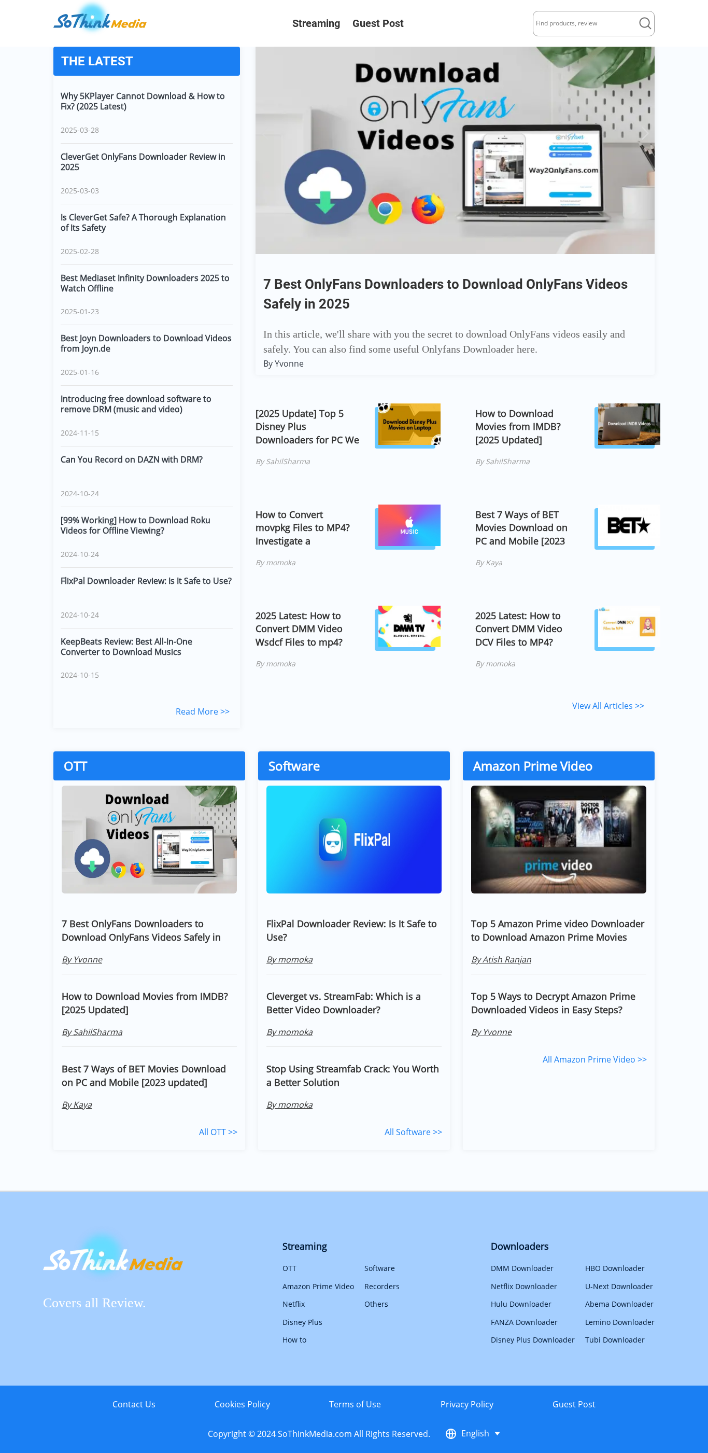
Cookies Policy (242, 1404)
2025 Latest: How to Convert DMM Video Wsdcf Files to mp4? (299, 628)
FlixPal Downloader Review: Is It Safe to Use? (146, 581)
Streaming (316, 23)
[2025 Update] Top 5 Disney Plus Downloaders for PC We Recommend (307, 426)
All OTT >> (218, 1132)
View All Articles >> (608, 705)
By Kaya (488, 562)
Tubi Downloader (615, 1340)
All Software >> (413, 1132)
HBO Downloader (615, 1268)
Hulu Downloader (521, 1304)
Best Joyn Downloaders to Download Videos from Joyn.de (146, 343)
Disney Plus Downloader (533, 1340)
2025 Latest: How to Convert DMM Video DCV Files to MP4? (518, 628)
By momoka (275, 562)
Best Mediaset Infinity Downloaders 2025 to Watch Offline (145, 283)
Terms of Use (355, 1404)
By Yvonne (283, 363)
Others (376, 1304)
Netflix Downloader (524, 1286)
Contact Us (133, 1404)
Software (379, 1268)
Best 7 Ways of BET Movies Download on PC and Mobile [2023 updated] (521, 527)
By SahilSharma (283, 461)
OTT (289, 1268)
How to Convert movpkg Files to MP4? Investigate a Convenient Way (303, 527)
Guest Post (378, 23)
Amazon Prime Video (318, 1286)
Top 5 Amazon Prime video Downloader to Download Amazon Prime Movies (557, 930)
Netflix (293, 1304)
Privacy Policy (467, 1404)
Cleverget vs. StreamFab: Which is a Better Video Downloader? (343, 1003)
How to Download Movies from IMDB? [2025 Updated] (518, 426)
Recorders (382, 1286)
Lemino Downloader (620, 1322)
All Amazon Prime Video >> (595, 1059)
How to (294, 1340)
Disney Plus (302, 1322)
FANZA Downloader (524, 1322)
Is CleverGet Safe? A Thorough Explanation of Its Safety (143, 222)
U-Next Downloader (619, 1286)
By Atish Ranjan (501, 959)
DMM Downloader (522, 1268)
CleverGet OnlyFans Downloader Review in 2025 (143, 161)
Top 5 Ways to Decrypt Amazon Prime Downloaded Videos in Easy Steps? (553, 1003)
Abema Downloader (619, 1304)
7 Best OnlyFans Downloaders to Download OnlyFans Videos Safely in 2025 (141, 930)
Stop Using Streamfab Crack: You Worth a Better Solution (352, 1075)
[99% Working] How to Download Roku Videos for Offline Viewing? (135, 525)
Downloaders (520, 1246)
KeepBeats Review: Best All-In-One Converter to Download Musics (126, 646)
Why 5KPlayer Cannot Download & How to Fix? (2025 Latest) (143, 101)
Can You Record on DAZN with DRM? (132, 459)
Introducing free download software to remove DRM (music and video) (136, 404)
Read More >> (203, 711)
